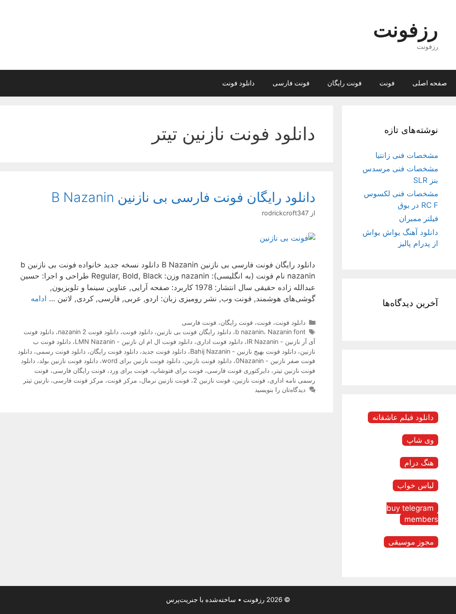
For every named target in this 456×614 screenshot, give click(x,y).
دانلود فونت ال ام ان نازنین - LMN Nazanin (133, 341)
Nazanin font (286, 331)
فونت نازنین (249, 380)
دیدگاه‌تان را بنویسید (280, 389)
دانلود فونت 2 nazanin (88, 331)
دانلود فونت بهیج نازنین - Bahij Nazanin (243, 351)
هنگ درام (419, 462)
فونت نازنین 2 (211, 380)
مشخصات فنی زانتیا (406, 155)
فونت (387, 83)
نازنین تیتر (36, 380)
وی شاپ (420, 440)
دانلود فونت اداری (219, 341)
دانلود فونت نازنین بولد (68, 360)
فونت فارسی (291, 83)
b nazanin (249, 331)
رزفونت (405, 29)
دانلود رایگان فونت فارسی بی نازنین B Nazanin (183, 197)
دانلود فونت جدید (164, 351)
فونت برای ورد (129, 370)
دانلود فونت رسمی (61, 351)
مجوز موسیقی (411, 541)
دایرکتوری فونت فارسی (238, 370)
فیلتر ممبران (418, 218)
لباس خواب (415, 485)
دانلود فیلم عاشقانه (403, 417)
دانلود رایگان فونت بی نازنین (194, 331)
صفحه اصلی (429, 83)
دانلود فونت (238, 83)
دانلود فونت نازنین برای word (141, 360)
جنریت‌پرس (182, 599)
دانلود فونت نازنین (208, 360)
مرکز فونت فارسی (78, 380)
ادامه (39, 298)
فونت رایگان (344, 83)
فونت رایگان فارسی (79, 370)
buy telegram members (412, 514)
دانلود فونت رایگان (114, 351)
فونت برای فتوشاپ (177, 370)
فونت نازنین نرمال (165, 380)
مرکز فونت (122, 380)
